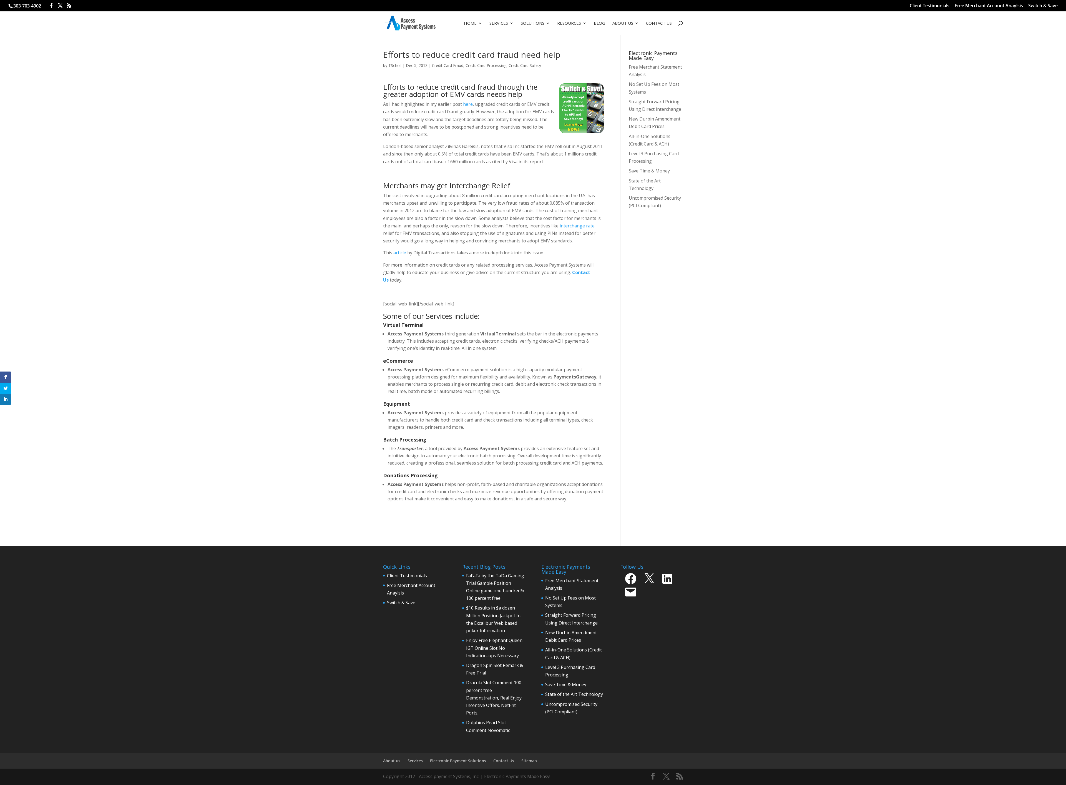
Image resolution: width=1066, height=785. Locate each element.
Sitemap (529, 760)
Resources (569, 23)
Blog (599, 23)
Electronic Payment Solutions (458, 760)
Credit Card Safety (525, 65)
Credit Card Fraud (447, 65)
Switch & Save (1043, 6)
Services (498, 23)
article (400, 253)
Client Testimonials (929, 6)
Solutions (532, 23)
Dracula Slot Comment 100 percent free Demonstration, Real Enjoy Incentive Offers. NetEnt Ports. (494, 697)
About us (391, 760)
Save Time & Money (565, 684)
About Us (622, 23)
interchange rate (577, 226)
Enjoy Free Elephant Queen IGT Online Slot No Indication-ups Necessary (494, 647)
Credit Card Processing (486, 65)
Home (470, 23)
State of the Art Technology (574, 694)
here (468, 104)
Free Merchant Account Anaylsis (989, 6)
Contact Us (659, 23)
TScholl (394, 65)
